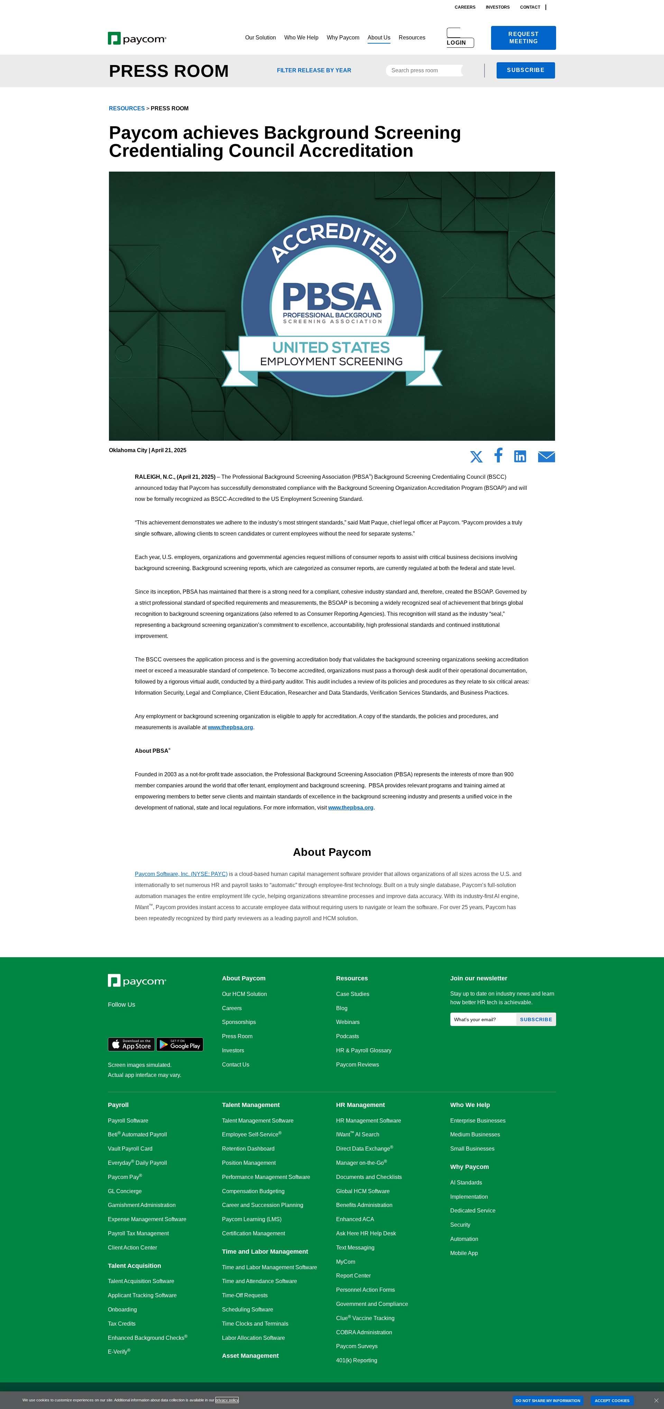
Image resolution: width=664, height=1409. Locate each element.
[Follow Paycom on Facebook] (148, 1019)
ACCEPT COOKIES (612, 1400)
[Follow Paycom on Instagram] (165, 1019)
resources (127, 108)
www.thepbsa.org (230, 727)
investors (498, 7)
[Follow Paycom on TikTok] (198, 1019)
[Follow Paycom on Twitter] (132, 1019)
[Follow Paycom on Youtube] (182, 1019)
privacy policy (227, 1400)
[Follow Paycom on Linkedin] (115, 1019)
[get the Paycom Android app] (179, 1049)
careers (465, 7)
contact (530, 7)
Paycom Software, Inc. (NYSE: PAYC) (181, 874)
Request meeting (523, 37)
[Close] (656, 1400)
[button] (260, 38)
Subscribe (526, 70)
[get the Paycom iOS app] (131, 1049)
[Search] (554, 7)
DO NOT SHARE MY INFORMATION (548, 1400)
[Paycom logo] (137, 38)
